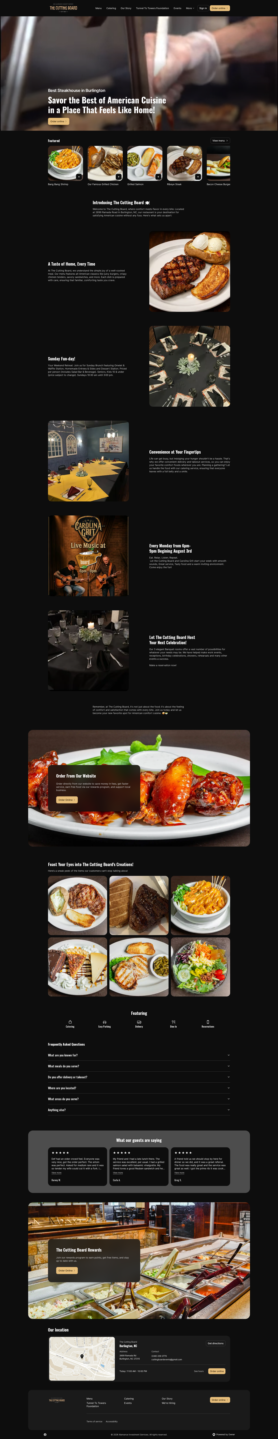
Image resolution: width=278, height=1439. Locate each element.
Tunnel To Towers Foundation (152, 8)
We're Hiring (168, 1403)
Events (177, 8)
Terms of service (94, 1421)
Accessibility (112, 1421)
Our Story (126, 8)
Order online (217, 1371)
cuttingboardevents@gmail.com (166, 1359)
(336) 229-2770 (159, 1356)
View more (56, 1172)
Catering (111, 8)
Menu (98, 8)
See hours (199, 1371)
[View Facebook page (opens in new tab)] (45, 1434)
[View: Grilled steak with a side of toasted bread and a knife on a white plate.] (139, 905)
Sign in (203, 8)
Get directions (216, 1343)
